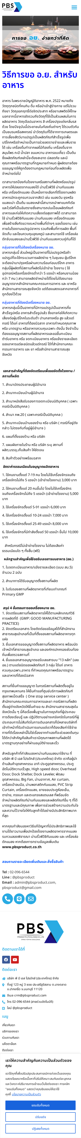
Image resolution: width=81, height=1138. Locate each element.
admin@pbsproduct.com (35, 882)
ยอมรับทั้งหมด (40, 1105)
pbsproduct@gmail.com (21, 887)
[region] (40, 1096)
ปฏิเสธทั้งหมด (40, 1129)
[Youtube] (15, 960)
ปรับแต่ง (40, 1117)
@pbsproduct (23, 877)
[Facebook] (6, 960)
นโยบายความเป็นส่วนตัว (26, 1094)
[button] (74, 7)
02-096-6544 (19, 872)
